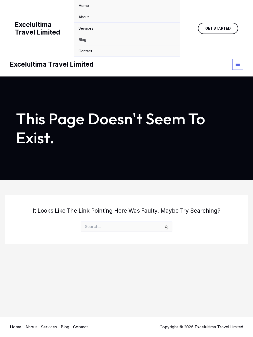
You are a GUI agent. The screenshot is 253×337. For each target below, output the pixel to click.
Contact (85, 51)
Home (84, 5)
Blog (82, 39)
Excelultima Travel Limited (37, 28)
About (84, 17)
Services (86, 28)
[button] (218, 28)
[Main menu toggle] (237, 64)
